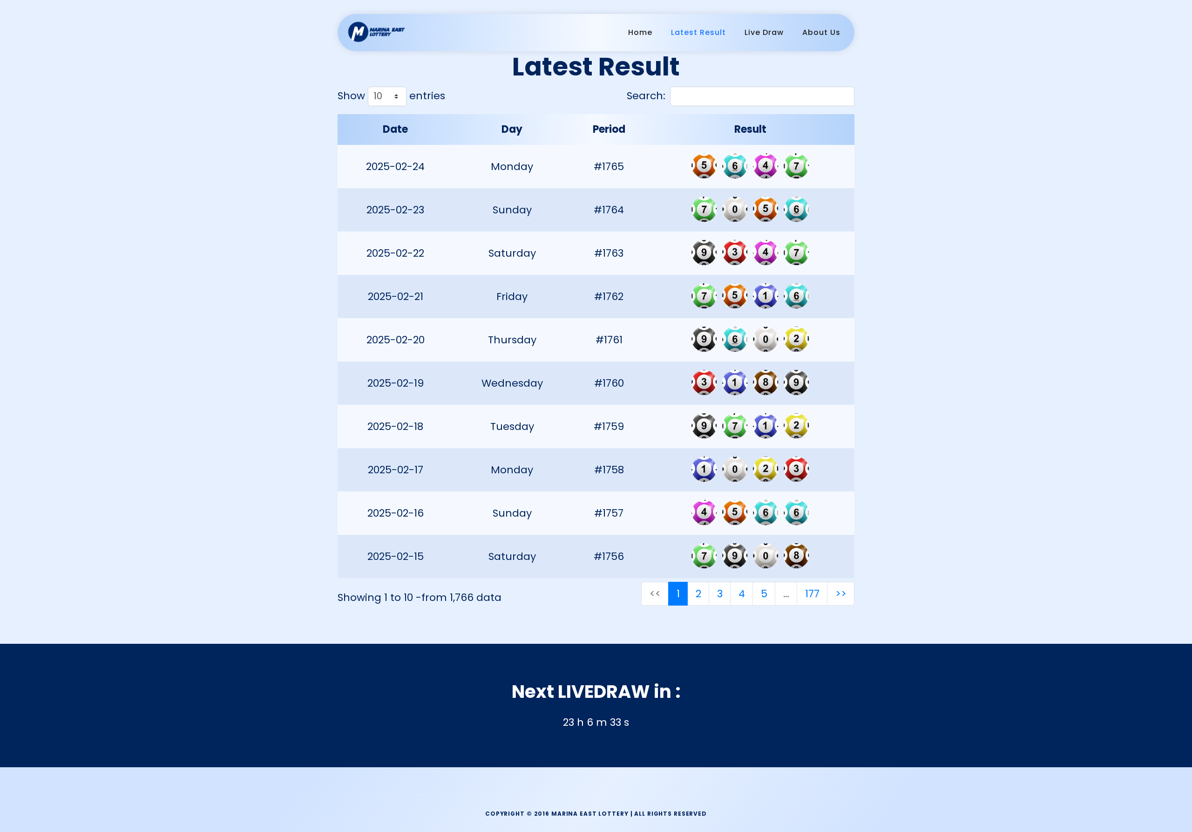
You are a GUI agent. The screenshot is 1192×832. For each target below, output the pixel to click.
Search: (646, 96)
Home (640, 32)
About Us (821, 32)
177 (812, 593)
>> (841, 593)
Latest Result (698, 32)
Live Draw (764, 32)
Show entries (391, 96)
